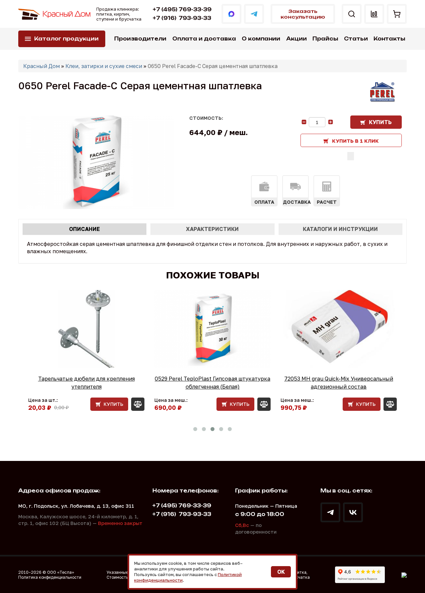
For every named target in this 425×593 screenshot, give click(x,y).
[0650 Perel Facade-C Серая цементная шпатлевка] (96, 162)
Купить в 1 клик (355, 141)
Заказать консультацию (303, 14)
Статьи (356, 39)
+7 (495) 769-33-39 (182, 9)
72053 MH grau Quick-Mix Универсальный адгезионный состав (338, 382)
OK (281, 571)
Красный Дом (41, 66)
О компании (261, 39)
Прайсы (325, 39)
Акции (296, 39)
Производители (140, 39)
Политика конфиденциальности (49, 577)
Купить (380, 122)
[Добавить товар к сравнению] (350, 156)
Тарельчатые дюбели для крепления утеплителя (86, 382)
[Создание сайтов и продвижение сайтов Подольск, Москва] (404, 574)
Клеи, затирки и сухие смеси (103, 66)
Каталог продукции (66, 39)
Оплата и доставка (204, 39)
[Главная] (54, 14)
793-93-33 (182, 18)
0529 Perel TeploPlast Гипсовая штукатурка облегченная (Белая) (212, 382)
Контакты (389, 39)
